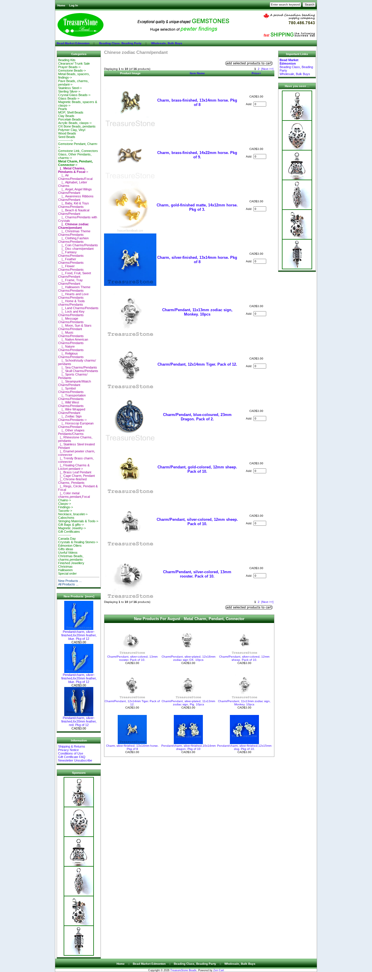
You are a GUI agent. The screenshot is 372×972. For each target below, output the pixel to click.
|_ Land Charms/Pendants (78, 308)
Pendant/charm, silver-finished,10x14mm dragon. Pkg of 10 (188, 747)
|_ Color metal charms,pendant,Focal (74, 494)
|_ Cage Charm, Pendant (76, 475)
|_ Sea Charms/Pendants (77, 367)
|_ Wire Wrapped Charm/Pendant (71, 411)
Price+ (256, 73)
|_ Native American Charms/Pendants (73, 341)
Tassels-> (65, 510)
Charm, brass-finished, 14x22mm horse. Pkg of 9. (197, 155)
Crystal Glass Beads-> (74, 95)
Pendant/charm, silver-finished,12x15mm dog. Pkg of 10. (244, 747)
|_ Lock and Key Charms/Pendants (71, 313)
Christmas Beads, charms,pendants (70, 557)
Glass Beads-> (68, 98)
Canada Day (67, 538)
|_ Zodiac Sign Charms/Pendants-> (72, 418)
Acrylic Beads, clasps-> (75, 123)
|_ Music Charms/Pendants (71, 334)
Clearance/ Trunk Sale (74, 63)
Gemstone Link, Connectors (78, 151)
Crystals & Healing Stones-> (78, 542)
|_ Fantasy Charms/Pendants (71, 253)
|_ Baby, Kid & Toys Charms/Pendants (73, 204)
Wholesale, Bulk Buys (166, 43)
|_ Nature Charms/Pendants (71, 348)
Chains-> (64, 500)
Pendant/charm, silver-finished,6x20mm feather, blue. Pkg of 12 (78, 635)
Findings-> (65, 507)
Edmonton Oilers (70, 545)
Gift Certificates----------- (69, 533)
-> (75, 163)
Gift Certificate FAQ (71, 757)
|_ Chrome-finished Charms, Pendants (72, 480)
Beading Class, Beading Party (120, 43)
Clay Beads (66, 116)
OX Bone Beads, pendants (77, 126)
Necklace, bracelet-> (72, 514)
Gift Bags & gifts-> (71, 524)
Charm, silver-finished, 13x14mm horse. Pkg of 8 (197, 259)
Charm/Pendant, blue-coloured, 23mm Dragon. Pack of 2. (197, 416)
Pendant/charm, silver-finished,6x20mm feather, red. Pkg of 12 (78, 721)
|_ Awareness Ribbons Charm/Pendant (76, 197)
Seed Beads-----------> (66, 138)
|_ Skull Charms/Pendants (78, 371)
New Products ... (70, 581)
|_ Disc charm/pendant (76, 248)
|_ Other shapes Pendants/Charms (71, 432)
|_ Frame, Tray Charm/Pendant (70, 281)
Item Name (197, 73)
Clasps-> (64, 503)
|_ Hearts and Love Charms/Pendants (73, 295)
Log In (73, 5)
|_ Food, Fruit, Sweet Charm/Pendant (74, 274)
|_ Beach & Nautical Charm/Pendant (73, 211)
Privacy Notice (68, 750)
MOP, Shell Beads (70, 112)
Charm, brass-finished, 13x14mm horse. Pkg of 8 (197, 102)
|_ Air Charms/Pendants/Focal (75, 176)
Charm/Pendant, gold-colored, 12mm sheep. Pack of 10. (197, 469)
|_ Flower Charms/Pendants (71, 267)
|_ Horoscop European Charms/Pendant (76, 425)
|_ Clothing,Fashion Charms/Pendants (73, 239)
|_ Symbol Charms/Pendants (71, 390)
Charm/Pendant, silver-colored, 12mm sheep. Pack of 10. (197, 521)
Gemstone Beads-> (72, 70)
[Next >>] (267, 68)
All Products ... (68, 584)
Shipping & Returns (71, 746)
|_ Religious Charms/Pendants (71, 355)
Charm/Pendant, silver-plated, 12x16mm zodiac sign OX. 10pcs (188, 658)
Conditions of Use (70, 753)
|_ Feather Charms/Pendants (71, 260)
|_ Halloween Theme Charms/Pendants (74, 288)
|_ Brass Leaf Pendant (74, 472)
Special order (67, 573)
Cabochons (66, 517)
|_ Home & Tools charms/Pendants (71, 302)
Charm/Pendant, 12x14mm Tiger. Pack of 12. (197, 364)
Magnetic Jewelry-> (72, 528)
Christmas (65, 566)
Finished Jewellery (71, 563)
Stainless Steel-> (70, 88)
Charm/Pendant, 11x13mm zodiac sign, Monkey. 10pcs (197, 312)
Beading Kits (67, 60)
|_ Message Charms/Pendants (71, 320)
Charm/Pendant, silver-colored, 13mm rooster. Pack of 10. (197, 574)
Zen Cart (218, 970)
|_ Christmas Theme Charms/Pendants (74, 232)
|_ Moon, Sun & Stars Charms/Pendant (75, 327)
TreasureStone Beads (183, 970)
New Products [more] (79, 596)
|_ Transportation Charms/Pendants (72, 397)
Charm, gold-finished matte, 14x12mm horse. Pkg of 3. (197, 207)
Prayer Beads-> (69, 67)
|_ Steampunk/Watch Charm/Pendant (74, 383)
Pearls (62, 109)
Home (61, 5)
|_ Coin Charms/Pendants (78, 245)
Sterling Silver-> (69, 91)
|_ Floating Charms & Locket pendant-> (74, 466)
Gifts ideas (65, 549)
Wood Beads (67, 133)
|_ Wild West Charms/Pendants (71, 404)
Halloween (65, 570)
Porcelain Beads (69, 119)
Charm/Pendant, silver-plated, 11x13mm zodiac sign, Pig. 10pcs (188, 703)
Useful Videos (68, 552)
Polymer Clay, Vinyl (71, 130)
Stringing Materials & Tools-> (78, 521)
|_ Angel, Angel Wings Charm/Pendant (75, 190)
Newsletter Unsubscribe (75, 760)
